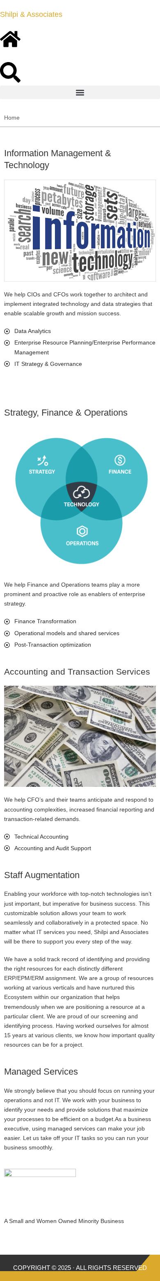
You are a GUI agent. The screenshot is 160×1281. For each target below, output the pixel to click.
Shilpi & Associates (31, 14)
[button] (80, 92)
